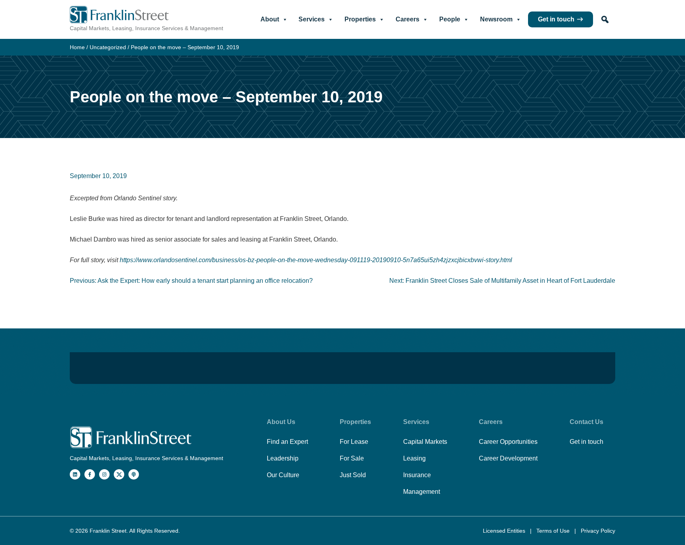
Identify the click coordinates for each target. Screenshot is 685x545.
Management (421, 491)
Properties (360, 19)
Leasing (414, 458)
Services (311, 19)
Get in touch (556, 19)
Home (77, 47)
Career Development (508, 458)
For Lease (354, 441)
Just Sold (353, 475)
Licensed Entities (505, 531)
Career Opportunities (508, 441)
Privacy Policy (598, 531)
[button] (605, 19)
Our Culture (283, 475)
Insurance (417, 475)
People (449, 19)
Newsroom (496, 19)
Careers (407, 19)
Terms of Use (553, 531)
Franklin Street (108, 531)
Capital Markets (425, 441)
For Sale (352, 458)
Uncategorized (108, 47)
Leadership (282, 458)
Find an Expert (287, 441)
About (269, 19)
